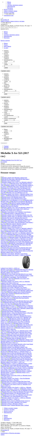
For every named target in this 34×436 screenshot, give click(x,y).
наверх (3, 434)
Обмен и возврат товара (10, 408)
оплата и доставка (9, 12)
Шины (9, 2)
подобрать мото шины (6, 126)
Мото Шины (7, 46)
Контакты (10, 8)
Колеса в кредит (8, 9)
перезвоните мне (8, 15)
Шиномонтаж (11, 6)
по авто (6, 48)
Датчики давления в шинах (15, 5)
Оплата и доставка (9, 409)
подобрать (4, 143)
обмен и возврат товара (10, 11)
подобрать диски (5, 97)
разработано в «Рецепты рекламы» (10, 433)
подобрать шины (5, 71)
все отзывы (4, 161)
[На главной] (5, 19)
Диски (9, 3)
